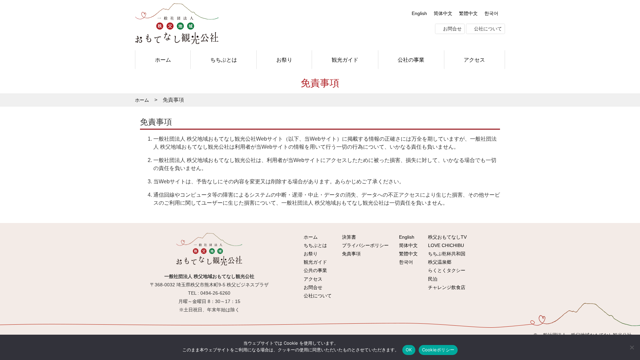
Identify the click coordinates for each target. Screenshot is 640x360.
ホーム (163, 59)
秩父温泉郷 (439, 262)
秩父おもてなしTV (447, 237)
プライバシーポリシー (365, 245)
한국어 (491, 13)
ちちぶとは (223, 59)
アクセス (474, 59)
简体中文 (443, 13)
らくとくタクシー (446, 270)
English (419, 13)
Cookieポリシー (438, 349)
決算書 (348, 237)
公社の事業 (411, 59)
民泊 (432, 279)
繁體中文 (468, 13)
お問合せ (452, 28)
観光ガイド (345, 59)
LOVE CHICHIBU (445, 245)
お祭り (284, 59)
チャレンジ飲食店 (446, 287)
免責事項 (351, 253)
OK (409, 349)
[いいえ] (631, 347)
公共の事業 (314, 270)
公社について (487, 28)
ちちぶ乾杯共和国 (446, 253)
